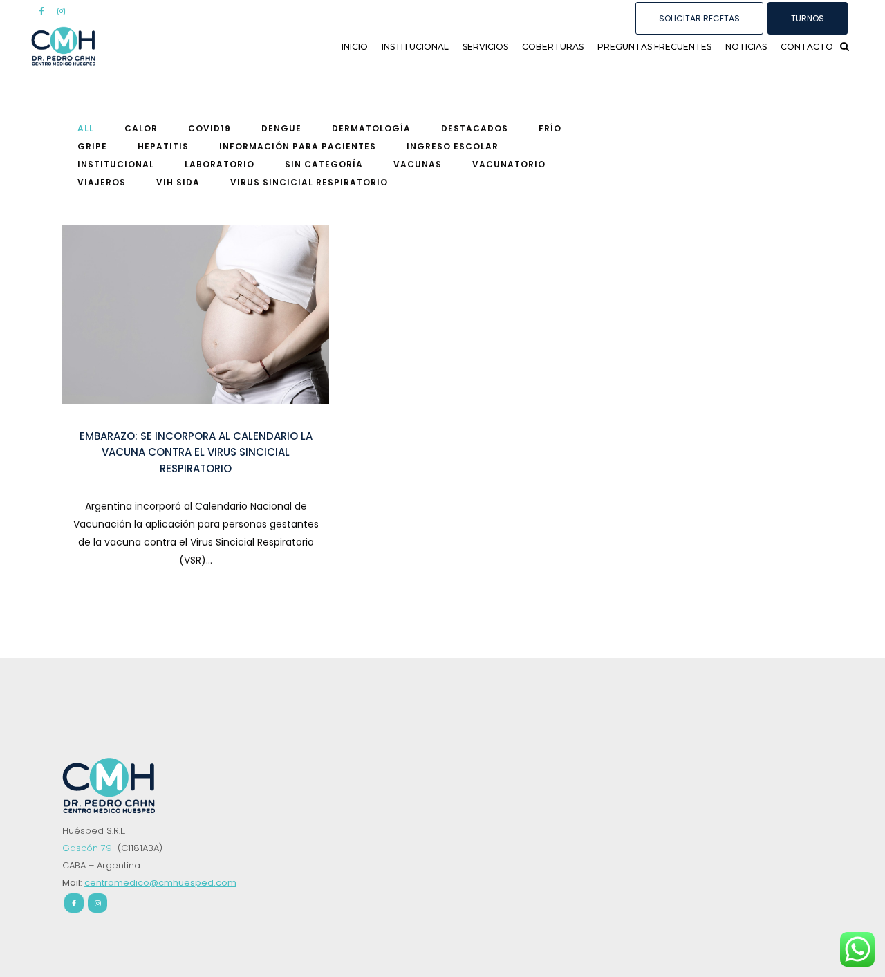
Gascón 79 (88, 848)
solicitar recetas (699, 18)
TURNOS (807, 18)
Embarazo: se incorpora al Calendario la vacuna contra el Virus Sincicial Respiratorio (196, 452)
